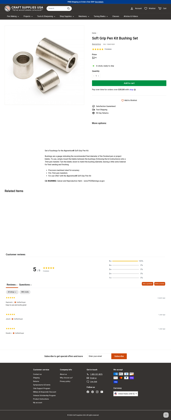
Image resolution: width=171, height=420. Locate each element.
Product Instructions (41, 399)
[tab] (25, 285)
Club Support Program (41, 388)
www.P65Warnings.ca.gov (94, 181)
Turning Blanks (100, 16)
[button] (126, 261)
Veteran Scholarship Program (44, 395)
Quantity (95, 71)
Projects (27, 16)
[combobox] (59, 8)
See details (99, 2)
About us (63, 374)
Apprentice (96, 44)
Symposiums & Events (41, 385)
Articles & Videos (131, 16)
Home (94, 33)
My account (37, 403)
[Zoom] (44, 65)
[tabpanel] (85, 314)
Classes (115, 16)
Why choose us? (66, 378)
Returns (36, 381)
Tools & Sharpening (45, 16)
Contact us (37, 374)
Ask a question (147, 284)
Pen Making (12, 16)
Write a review (159, 284)
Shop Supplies (66, 16)
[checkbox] (25, 292)
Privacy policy (65, 381)
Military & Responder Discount (44, 392)
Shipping (36, 378)
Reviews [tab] (12, 284)
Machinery (83, 16)
